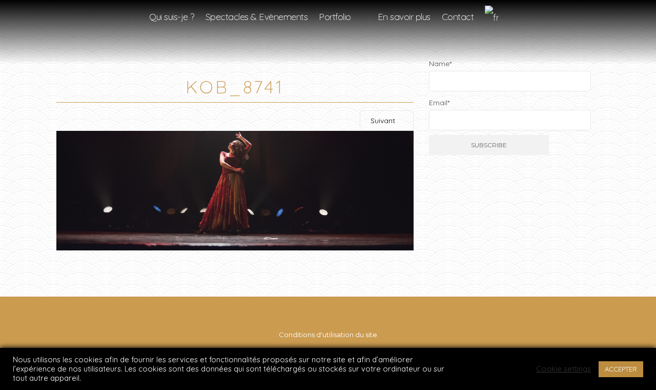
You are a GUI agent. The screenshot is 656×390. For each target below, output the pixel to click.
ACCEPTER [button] (621, 369)
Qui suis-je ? (171, 17)
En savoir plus (404, 17)
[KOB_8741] (235, 189)
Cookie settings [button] (563, 369)
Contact (458, 17)
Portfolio (335, 17)
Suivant (384, 120)
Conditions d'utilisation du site (328, 334)
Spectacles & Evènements (257, 17)
